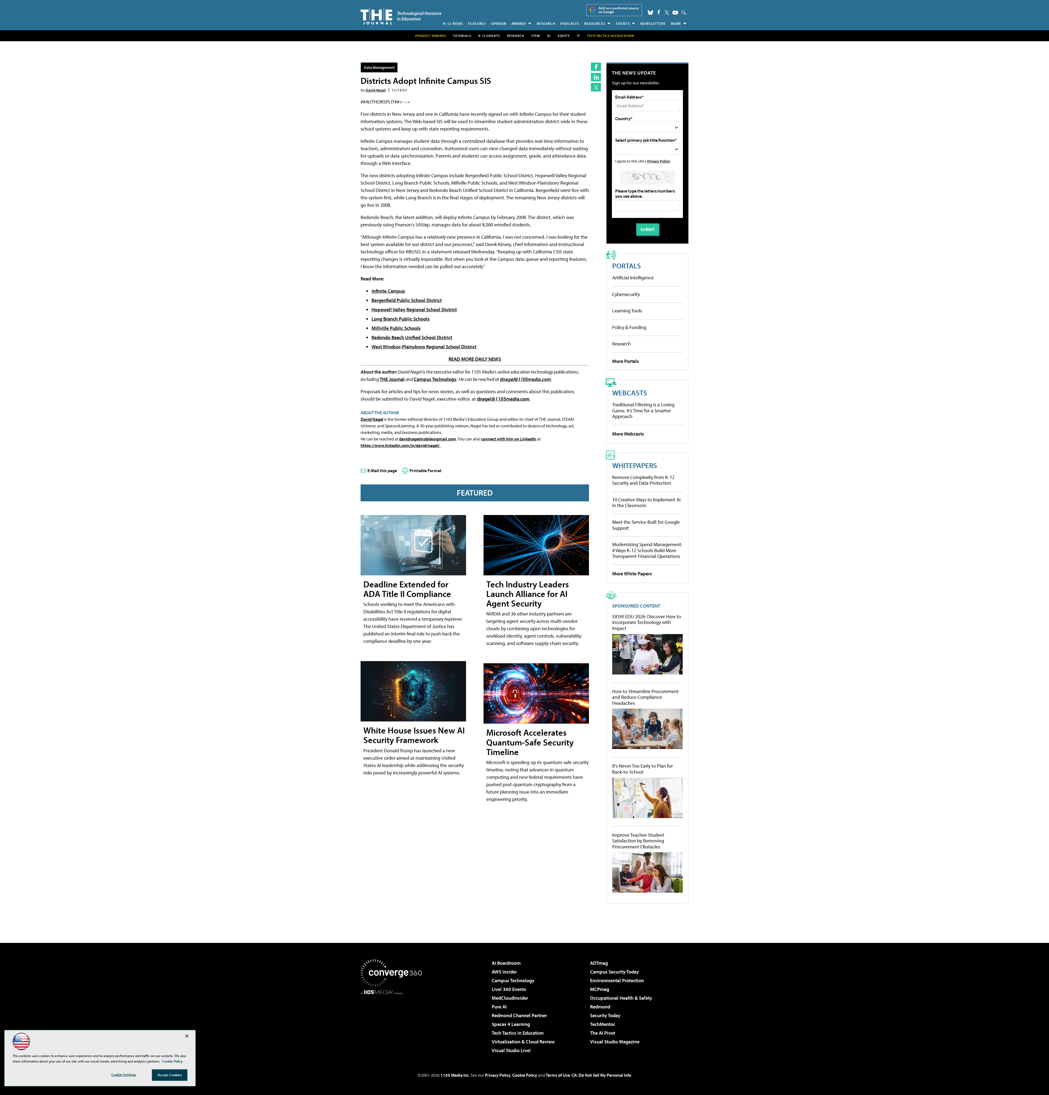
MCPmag (599, 989)
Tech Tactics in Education (518, 1033)
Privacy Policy (658, 161)
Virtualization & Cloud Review (523, 1041)
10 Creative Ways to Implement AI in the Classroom (646, 502)
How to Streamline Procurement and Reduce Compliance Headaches (645, 697)
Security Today (605, 1015)
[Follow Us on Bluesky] (650, 12)
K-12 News (453, 23)
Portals (626, 265)
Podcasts (569, 23)
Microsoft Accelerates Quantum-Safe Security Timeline (530, 742)
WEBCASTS (629, 392)
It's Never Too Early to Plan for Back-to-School (642, 769)
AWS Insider (504, 972)
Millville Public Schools (396, 328)
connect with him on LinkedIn (508, 439)
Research (546, 23)
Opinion (498, 23)
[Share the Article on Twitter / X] (596, 87)
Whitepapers (634, 465)
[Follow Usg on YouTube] (675, 12)
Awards (518, 23)
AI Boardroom (506, 963)
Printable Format (425, 470)
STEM (535, 36)
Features (477, 23)
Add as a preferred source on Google (619, 10)
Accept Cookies (170, 1075)
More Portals (625, 361)
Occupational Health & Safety (621, 998)
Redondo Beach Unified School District (412, 337)
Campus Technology (435, 379)
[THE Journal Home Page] (401, 16)
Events (623, 23)
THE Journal (392, 379)
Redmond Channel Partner (519, 1015)
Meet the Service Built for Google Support (646, 525)
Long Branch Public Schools (401, 319)
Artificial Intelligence (633, 277)
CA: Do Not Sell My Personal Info (601, 1075)
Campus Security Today (614, 972)
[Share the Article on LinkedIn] (596, 77)
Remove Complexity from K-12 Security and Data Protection (643, 480)
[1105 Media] (393, 1022)
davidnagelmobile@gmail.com (427, 439)
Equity (564, 36)
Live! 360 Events (509, 989)
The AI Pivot (602, 1033)
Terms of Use (558, 1075)
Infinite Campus (388, 291)
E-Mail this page (382, 470)
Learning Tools (627, 310)
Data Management (379, 67)
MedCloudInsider (510, 998)
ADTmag (599, 963)
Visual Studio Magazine (615, 1041)
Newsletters (653, 23)
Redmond (600, 1007)
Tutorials (462, 36)
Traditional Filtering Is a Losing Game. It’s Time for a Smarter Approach (643, 410)
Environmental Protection (617, 980)
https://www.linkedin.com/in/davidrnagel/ (400, 445)
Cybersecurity (626, 294)
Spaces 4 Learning (511, 1024)
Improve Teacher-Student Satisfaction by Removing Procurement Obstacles (638, 841)
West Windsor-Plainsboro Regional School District (424, 347)
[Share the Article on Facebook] (596, 66)
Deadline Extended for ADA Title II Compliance (407, 589)
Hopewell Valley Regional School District (414, 309)
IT (578, 36)
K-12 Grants (489, 36)
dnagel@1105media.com (525, 379)
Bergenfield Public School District (407, 300)
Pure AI (499, 1007)
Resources (594, 23)
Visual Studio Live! (511, 1050)
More (676, 23)
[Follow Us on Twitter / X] (667, 12)
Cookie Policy (524, 1075)
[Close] (187, 1036)
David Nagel (376, 90)
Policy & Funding (629, 327)
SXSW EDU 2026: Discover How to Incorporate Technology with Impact (646, 622)
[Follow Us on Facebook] (658, 12)
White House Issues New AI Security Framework (414, 735)
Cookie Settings (123, 1074)
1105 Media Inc (454, 1075)
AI (549, 36)
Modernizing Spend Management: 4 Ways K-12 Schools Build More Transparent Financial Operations (647, 550)
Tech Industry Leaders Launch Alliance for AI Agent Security (527, 594)
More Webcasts (628, 434)
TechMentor (602, 1024)
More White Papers (632, 573)
